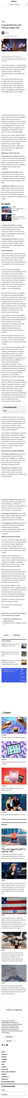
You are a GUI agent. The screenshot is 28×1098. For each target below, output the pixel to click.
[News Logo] (14, 4)
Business (4, 1054)
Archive (3, 1074)
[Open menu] (26, 4)
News (3, 1052)
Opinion (4, 1057)
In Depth (4, 1059)
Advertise (4, 1079)
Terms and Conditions (8, 1072)
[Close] (25, 1086)
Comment (16, 635)
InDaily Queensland (7, 1081)
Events (3, 1062)
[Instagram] (4, 1045)
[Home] (14, 1)
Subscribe (9, 1037)
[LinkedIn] (7, 1045)
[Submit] (23, 410)
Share (6, 635)
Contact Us (5, 1076)
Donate (9, 1041)
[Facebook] (2, 1045)
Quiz (2, 1064)
